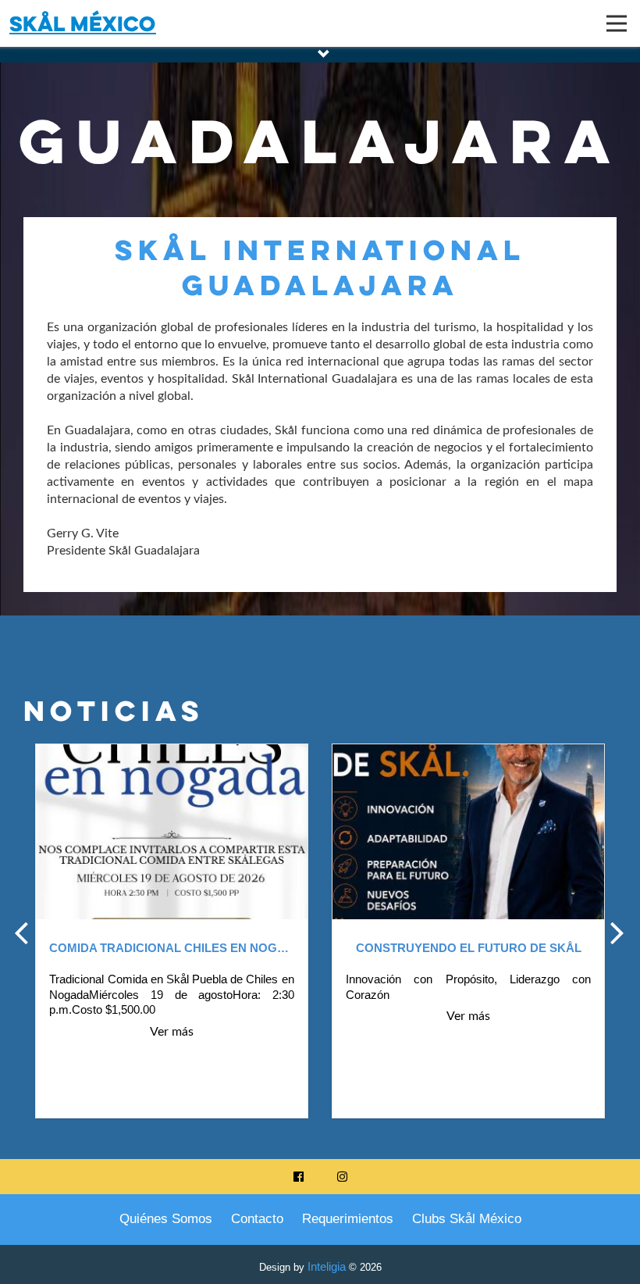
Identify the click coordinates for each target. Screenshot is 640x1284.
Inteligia (327, 1266)
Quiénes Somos (165, 1218)
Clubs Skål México (466, 1218)
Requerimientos (347, 1218)
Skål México (82, 23)
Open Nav (616, 23)
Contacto (257, 1218)
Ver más (172, 1016)
